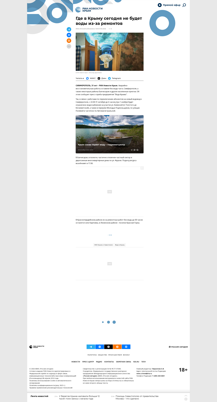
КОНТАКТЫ (109, 362)
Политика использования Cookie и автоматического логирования (50, 382)
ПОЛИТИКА (92, 355)
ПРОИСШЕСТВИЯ (115, 355)
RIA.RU (136, 362)
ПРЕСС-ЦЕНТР (88, 362)
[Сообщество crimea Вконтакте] (99, 347)
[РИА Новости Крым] (89, 9)
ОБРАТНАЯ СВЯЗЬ (123, 362)
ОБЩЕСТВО (102, 355)
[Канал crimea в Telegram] (91, 347)
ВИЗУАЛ (126, 355)
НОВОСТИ (75, 362)
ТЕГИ (143, 362)
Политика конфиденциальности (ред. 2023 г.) (47, 385)
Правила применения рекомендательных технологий (50, 388)
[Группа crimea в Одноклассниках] (117, 347)
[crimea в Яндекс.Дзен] (108, 347)
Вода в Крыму (120, 245)
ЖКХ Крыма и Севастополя (103, 245)
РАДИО (99, 362)
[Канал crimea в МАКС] (126, 347)
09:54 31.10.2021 (81, 29)
